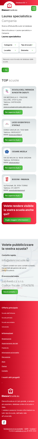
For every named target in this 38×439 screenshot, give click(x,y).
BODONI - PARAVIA (20, 179)
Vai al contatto (9, 292)
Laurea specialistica (23, 30)
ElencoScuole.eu (8, 30)
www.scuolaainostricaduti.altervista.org (18, 107)
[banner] (9, 6)
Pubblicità (5, 348)
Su (6, 70)
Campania (5, 33)
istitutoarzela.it (14, 163)
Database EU (20, 3)
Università (5, 327)
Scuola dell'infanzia (8, 313)
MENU (33, 8)
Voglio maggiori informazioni (16, 220)
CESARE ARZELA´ (20, 151)
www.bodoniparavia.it (17, 190)
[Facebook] (4, 422)
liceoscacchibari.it (15, 135)
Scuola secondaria (8, 322)
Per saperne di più (12, 112)
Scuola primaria (7, 318)
